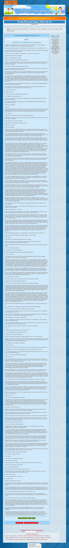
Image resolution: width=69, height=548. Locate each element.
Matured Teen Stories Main (31, 522)
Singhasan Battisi (55, 47)
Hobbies (61, 29)
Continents (16, 539)
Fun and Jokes (55, 29)
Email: (23, 531)
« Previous (25, 518)
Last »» (33, 518)
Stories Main (19, 522)
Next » (29, 518)
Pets (22, 535)
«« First (20, 518)
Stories (22, 18)
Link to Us (34, 18)
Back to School (55, 39)
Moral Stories (55, 42)
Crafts (19, 535)
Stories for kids (14, 29)
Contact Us (47, 18)
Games (49, 29)
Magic (38, 537)
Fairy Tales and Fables (55, 44)
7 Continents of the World (55, 41)
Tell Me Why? (48, 537)
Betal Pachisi (55, 46)
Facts (35, 537)
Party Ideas (29, 535)
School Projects (32, 29)
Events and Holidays (42, 29)
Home (6, 535)
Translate (38, 546)
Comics (10, 535)
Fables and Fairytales (23, 29)
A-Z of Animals (8, 539)
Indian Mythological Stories (33, 539)
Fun (25, 535)
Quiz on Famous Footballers (55, 53)
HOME (9, 18)
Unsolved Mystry (11, 30)
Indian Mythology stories (55, 49)
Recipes (15, 535)
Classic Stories (55, 45)
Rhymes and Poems (37, 535)
